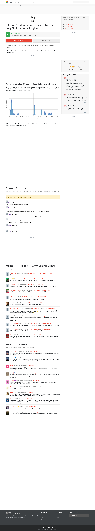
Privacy (45, 2)
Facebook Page (68, 26)
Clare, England (46, 290)
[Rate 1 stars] (70, 67)
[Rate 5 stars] (80, 67)
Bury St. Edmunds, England (45, 273)
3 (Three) (19, 5)
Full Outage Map (47, 40)
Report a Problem (19, 40)
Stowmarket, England (39, 334)
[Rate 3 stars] (75, 67)
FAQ (40, 2)
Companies (33, 2)
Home (27, 2)
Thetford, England (46, 323)
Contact (51, 2)
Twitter (56, 515)
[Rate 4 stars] (78, 67)
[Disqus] (33, 216)
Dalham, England (38, 279)
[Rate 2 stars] (73, 67)
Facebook (57, 517)
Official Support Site (69, 28)
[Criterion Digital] (47, 527)
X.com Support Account (70, 24)
